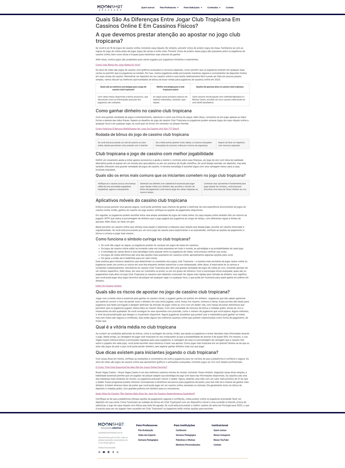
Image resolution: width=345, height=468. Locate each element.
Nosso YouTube (221, 440)
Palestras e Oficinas (185, 440)
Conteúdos (212, 7)
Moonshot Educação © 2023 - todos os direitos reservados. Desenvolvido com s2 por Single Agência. (113, 440)
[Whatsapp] (118, 452)
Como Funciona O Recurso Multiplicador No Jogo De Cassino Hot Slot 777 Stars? (137, 128)
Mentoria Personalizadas (188, 445)
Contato (230, 7)
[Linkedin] (108, 452)
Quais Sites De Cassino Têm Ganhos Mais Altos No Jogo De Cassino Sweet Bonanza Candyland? (145, 393)
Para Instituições (191, 7)
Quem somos (147, 7)
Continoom (181, 430)
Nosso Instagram (222, 435)
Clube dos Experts (147, 435)
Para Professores (168, 7)
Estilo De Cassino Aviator (109, 285)
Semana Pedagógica (148, 440)
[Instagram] (99, 452)
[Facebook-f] (113, 452)
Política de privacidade (106, 448)
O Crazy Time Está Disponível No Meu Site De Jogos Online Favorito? (131, 367)
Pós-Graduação (145, 430)
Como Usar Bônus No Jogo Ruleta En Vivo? (118, 64)
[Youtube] (104, 452)
